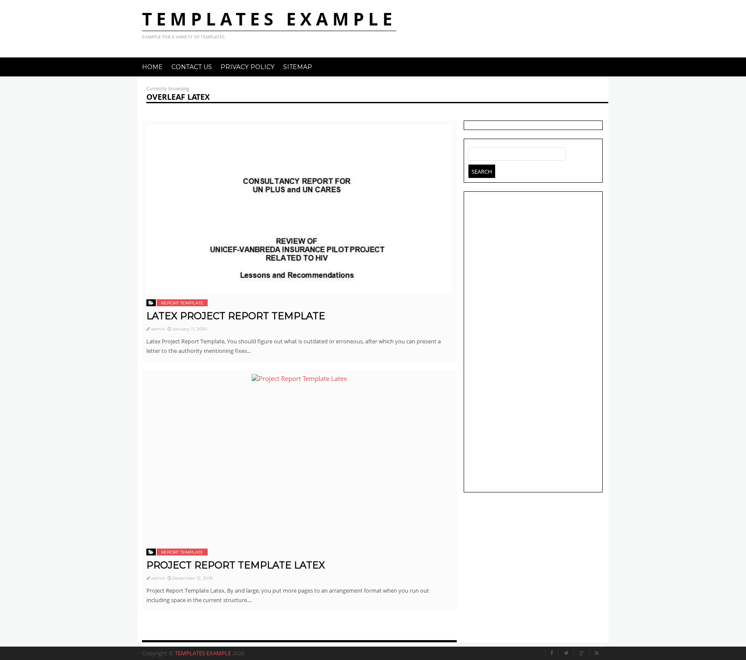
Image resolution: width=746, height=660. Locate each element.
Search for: (474, 152)
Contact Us (191, 67)
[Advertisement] (533, 343)
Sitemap (297, 67)
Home (152, 67)
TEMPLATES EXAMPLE (269, 19)
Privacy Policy (248, 67)
